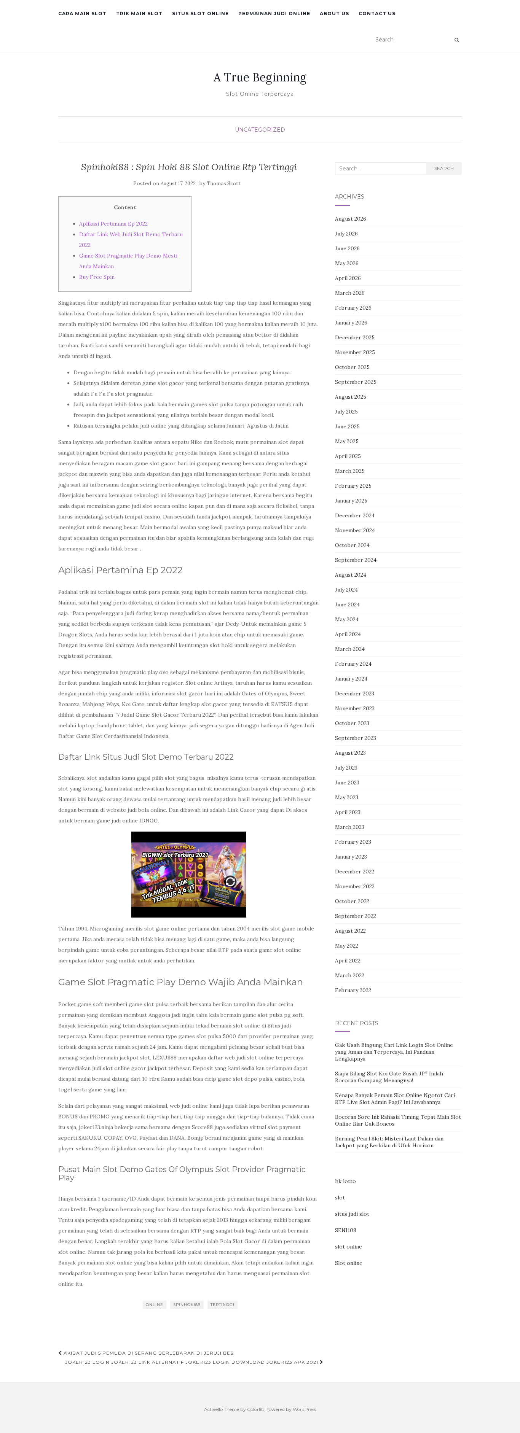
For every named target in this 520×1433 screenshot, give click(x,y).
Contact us (377, 13)
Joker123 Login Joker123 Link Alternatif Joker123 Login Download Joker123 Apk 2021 (192, 1362)
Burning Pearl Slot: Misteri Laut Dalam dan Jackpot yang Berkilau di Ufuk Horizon (389, 1142)
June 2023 (347, 782)
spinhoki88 (187, 1304)
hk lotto (345, 1181)
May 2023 (346, 797)
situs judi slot (352, 1213)
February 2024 (353, 663)
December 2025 (355, 337)
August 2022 (350, 930)
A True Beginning (260, 77)
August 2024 (350, 574)
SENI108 (345, 1230)
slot (340, 1197)
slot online (348, 1246)
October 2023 (352, 723)
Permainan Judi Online (274, 13)
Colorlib (255, 1409)
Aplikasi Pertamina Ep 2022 (113, 223)
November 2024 (355, 530)
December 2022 (354, 871)
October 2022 (352, 901)
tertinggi (222, 1304)
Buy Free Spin (97, 277)
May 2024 (347, 619)
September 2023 (355, 738)
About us (334, 13)
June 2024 (347, 604)
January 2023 (351, 856)
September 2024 (355, 560)
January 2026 (351, 322)
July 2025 (346, 411)
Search (444, 168)
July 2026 (346, 233)
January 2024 (351, 678)
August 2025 (350, 396)
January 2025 (351, 500)
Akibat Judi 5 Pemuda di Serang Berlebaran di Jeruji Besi (148, 1353)
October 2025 (352, 367)
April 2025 (348, 456)
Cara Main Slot (82, 13)
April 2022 (347, 960)
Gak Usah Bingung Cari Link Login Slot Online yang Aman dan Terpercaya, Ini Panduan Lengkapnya (394, 1052)
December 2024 (355, 515)
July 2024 (346, 589)
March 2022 (349, 975)
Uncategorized (260, 129)
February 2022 (353, 990)
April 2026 (348, 278)
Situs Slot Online (200, 13)
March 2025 (350, 471)
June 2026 (347, 248)
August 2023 (350, 752)
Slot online (348, 1263)
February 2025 (353, 485)
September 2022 (355, 916)
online (154, 1304)
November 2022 (355, 886)
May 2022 (346, 945)
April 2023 (347, 812)
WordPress (304, 1409)
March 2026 (350, 292)
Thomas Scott (224, 183)
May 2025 (347, 441)
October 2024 (352, 545)
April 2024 (348, 634)
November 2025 (355, 352)
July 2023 (346, 767)
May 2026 (347, 263)
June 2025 (347, 426)
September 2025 (355, 382)
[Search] (456, 40)
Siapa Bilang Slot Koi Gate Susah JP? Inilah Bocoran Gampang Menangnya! (389, 1077)
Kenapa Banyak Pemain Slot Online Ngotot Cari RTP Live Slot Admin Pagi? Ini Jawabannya (395, 1098)
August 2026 (350, 218)
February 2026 (353, 307)
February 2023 (353, 841)
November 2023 (355, 708)
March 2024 (350, 649)
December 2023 (354, 693)
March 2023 (349, 827)
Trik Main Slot (139, 13)
